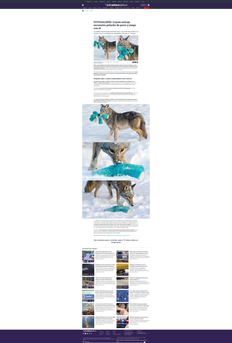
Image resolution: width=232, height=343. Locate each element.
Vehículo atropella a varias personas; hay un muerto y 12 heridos (139, 317)
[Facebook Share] (137, 62)
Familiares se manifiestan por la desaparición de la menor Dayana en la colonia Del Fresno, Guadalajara (105, 252)
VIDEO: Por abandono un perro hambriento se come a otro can (116, 235)
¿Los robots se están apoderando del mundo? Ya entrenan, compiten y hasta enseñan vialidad (139, 291)
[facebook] (89, 334)
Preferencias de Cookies (127, 337)
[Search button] (148, 5)
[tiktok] (87, 334)
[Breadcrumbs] (83, 10)
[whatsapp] (91, 333)
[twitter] (83, 334)
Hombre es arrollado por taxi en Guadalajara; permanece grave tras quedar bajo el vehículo (138, 265)
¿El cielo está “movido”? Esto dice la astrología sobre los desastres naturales (105, 304)
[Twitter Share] (133, 62)
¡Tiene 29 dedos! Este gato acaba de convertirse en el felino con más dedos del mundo (139, 304)
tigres (131, 68)
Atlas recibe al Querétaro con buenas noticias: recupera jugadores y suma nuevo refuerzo (139, 252)
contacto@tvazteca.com (141, 332)
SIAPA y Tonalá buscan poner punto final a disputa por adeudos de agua (104, 291)
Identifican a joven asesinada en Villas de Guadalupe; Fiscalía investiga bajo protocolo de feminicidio (105, 265)
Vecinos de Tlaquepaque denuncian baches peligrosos (139, 278)
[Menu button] (87, 5)
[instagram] (85, 334)
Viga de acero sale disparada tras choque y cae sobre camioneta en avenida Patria (103, 278)
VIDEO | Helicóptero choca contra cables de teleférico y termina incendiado (105, 317)
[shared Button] (135, 62)
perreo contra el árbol (118, 69)
